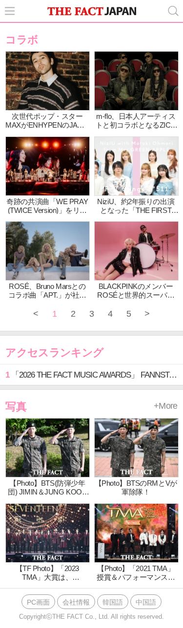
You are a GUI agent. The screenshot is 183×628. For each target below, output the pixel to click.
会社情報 (76, 602)
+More (166, 406)
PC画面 (38, 602)
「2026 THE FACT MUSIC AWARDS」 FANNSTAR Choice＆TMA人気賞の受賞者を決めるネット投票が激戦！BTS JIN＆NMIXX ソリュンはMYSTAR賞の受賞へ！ (94, 375)
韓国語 (112, 602)
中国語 (146, 602)
